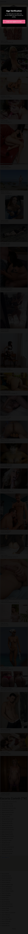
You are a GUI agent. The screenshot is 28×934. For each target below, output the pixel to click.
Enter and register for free (14, 21)
